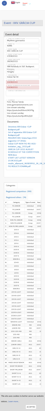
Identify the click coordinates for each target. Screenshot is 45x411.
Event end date (14, 59)
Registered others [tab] (16, 197)
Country (11, 70)
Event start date (15, 54)
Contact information (17, 90)
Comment (11, 100)
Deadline (11, 80)
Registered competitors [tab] (18, 191)
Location (12, 64)
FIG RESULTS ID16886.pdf (19, 166)
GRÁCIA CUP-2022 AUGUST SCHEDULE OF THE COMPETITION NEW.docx (23, 152)
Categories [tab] (10, 185)
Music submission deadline (19, 85)
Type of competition (16, 38)
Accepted (31, 407)
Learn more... (13, 401)
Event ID (11, 44)
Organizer (12, 75)
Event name (12, 49)
